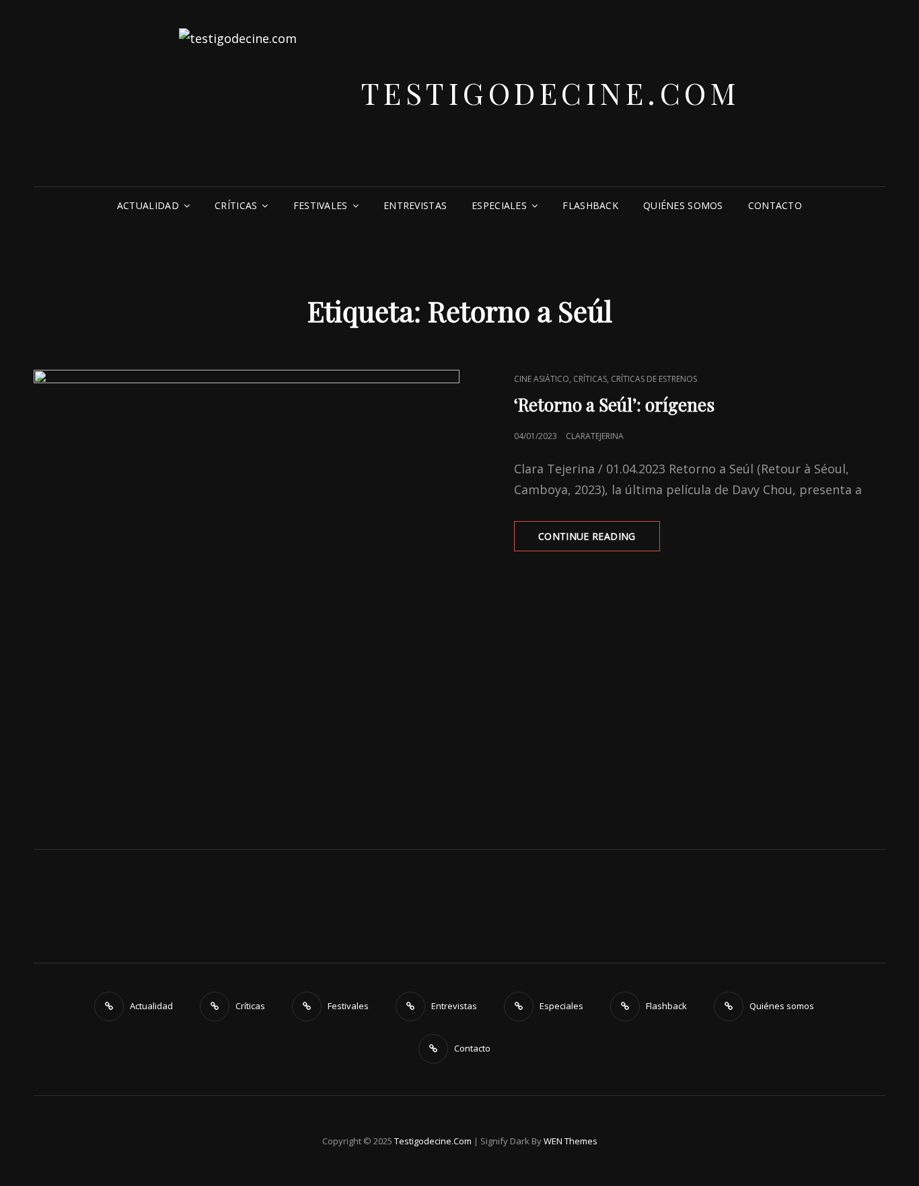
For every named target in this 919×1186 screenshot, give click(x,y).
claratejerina (595, 436)
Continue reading (599, 540)
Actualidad (148, 205)
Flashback (590, 205)
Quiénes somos (683, 205)
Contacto (775, 205)
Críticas (236, 205)
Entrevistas (415, 205)
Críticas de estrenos (654, 379)
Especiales (499, 205)
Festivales (320, 205)
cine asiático (541, 379)
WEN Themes (570, 1141)
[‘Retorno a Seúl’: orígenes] (246, 582)
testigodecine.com (551, 92)
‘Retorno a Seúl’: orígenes (614, 404)
